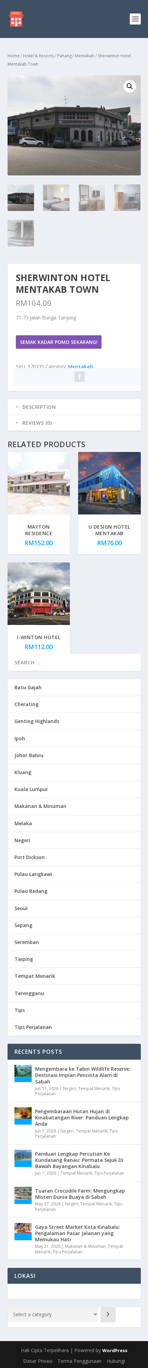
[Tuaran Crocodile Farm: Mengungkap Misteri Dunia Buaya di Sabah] (23, 1195)
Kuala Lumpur (31, 789)
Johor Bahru (28, 755)
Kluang (22, 772)
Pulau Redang (30, 891)
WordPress (114, 1350)
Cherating (26, 704)
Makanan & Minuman (40, 806)
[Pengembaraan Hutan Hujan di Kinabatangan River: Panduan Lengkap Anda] (23, 1116)
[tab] (74, 407)
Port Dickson (29, 857)
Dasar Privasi (37, 1361)
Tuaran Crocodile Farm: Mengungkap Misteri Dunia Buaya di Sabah (80, 1193)
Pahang (64, 56)
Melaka (23, 823)
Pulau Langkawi (33, 874)
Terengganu (29, 993)
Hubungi (116, 1361)
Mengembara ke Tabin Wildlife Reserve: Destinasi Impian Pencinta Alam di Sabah (82, 1075)
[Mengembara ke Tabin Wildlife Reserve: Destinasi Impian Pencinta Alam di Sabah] (23, 1073)
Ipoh (19, 738)
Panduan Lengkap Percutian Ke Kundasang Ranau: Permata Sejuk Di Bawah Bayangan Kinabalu (79, 1159)
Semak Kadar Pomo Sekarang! (58, 342)
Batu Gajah (28, 687)
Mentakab (84, 56)
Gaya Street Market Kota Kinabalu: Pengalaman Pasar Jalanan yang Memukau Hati (77, 1233)
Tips (19, 1010)
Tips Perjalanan (33, 1027)
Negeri (22, 840)
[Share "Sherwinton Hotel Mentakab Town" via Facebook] (79, 377)
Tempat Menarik (34, 976)
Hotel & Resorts (38, 56)
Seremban (26, 942)
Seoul (21, 908)
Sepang (23, 925)
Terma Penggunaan (79, 1361)
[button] (130, 86)
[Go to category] (108, 1314)
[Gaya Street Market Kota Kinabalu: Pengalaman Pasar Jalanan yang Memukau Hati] (23, 1231)
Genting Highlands (36, 721)
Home (14, 56)
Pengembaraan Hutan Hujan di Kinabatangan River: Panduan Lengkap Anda (82, 1117)
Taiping (23, 959)
